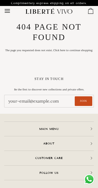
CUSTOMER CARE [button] (48, 158)
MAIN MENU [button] (49, 129)
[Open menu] (12, 11)
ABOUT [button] (48, 143)
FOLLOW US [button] (49, 172)
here (62, 50)
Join (83, 101)
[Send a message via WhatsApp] (89, 179)
